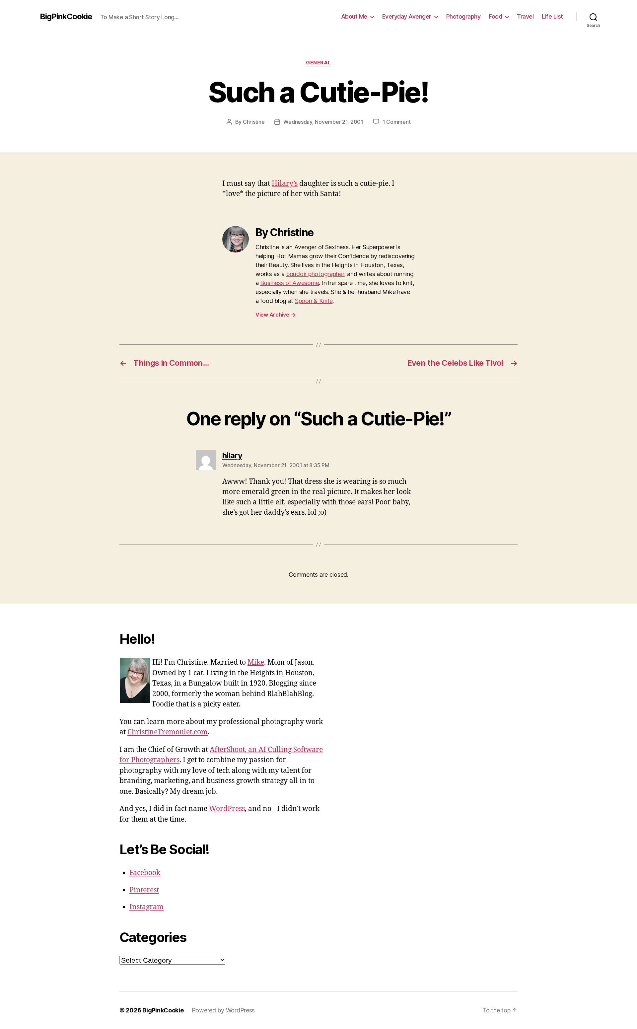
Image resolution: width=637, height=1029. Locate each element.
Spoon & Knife (314, 300)
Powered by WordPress (223, 1010)
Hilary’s (285, 183)
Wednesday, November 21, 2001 (323, 121)
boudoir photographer (315, 273)
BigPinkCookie (66, 17)
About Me (354, 16)
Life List (552, 16)
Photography (463, 16)
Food (495, 16)
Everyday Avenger (406, 16)
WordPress (227, 808)
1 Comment (397, 121)
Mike (256, 662)
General (318, 63)
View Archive (275, 314)
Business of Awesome (289, 282)
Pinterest (144, 890)
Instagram (146, 907)
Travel (525, 16)
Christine (254, 121)
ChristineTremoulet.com (167, 732)
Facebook (144, 872)
